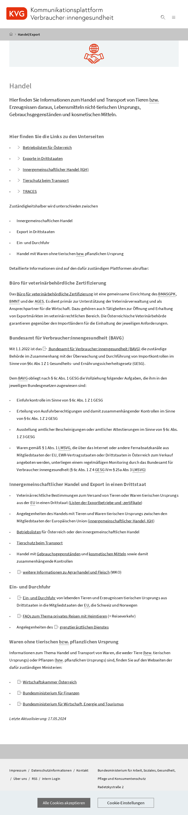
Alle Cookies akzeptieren (64, 802)
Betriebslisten (29, 532)
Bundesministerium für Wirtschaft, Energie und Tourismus (73, 704)
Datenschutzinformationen (51, 770)
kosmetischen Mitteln (107, 554)
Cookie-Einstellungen (125, 802)
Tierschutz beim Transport (46, 180)
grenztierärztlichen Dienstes (84, 627)
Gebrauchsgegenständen (59, 554)
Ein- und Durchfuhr (39, 597)
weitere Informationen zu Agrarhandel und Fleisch (66, 572)
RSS (35, 778)
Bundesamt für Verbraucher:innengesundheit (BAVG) (94, 348)
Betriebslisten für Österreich (47, 147)
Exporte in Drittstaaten (43, 158)
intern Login (51, 778)
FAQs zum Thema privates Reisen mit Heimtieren (65, 616)
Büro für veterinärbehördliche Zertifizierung (55, 294)
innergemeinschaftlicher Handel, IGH (121, 521)
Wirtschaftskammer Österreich (50, 682)
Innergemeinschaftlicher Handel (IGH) (55, 169)
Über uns (20, 778)
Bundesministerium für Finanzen (51, 693)
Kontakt (82, 770)
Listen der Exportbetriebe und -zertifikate (105, 502)
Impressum (18, 770)
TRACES (30, 191)
